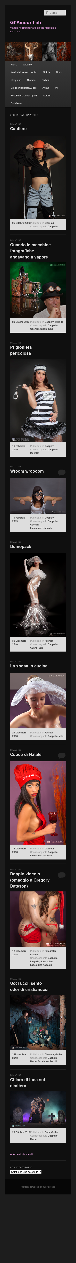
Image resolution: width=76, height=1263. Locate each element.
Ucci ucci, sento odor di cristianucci (29, 986)
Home (14, 64)
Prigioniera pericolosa (21, 350)
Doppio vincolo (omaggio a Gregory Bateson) (30, 880)
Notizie (46, 72)
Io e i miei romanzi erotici (24, 72)
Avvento (27, 64)
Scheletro (43, 1061)
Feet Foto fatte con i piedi (24, 95)
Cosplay (49, 322)
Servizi (46, 95)
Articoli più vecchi (21, 1154)
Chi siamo (16, 103)
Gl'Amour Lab (25, 22)
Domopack (20, 546)
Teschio (54, 1061)
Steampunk (46, 329)
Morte (33, 1061)
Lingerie (34, 961)
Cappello (52, 226)
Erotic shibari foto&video (24, 87)
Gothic (59, 1054)
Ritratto (59, 322)
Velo (41, 647)
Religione (16, 80)
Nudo (59, 72)
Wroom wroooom (27, 471)
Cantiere (18, 128)
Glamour (31, 80)
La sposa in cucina (29, 666)
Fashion (49, 640)
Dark (47, 1132)
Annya (45, 87)
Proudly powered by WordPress (38, 1186)
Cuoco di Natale (26, 754)
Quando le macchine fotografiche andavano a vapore (30, 251)
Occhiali (34, 329)
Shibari (45, 80)
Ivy (56, 87)
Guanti (33, 647)
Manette (34, 453)
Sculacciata (46, 961)
